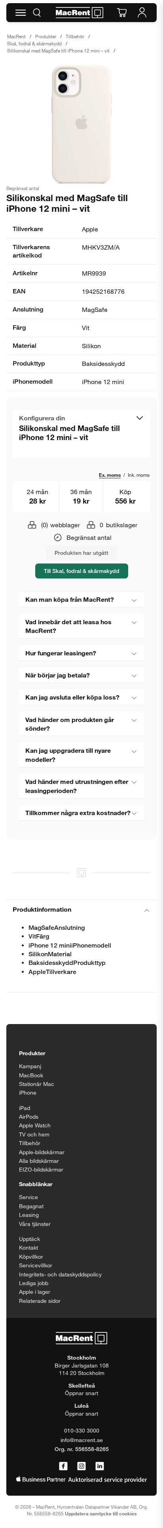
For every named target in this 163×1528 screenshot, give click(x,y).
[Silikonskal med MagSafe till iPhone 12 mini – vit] (81, 124)
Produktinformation (42, 909)
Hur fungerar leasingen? (60, 653)
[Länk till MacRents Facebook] (63, 1466)
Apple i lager (34, 1291)
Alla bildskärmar (39, 1160)
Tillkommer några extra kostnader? (78, 812)
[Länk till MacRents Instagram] (81, 1466)
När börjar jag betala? (57, 675)
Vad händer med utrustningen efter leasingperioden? (76, 786)
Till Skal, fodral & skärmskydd (81, 570)
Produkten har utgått (81, 552)
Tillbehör (75, 36)
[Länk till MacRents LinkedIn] (99, 1466)
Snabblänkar (35, 1184)
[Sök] (36, 12)
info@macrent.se (82, 1440)
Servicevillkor (35, 1265)
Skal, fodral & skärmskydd (34, 43)
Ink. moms (139, 475)
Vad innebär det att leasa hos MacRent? (68, 626)
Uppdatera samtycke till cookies (100, 1513)
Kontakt (28, 1247)
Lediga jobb (33, 1283)
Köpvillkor (31, 1256)
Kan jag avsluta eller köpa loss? (72, 697)
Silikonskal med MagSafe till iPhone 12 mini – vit (58, 50)
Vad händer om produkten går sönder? (69, 724)
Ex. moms (110, 475)
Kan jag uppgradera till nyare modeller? (68, 754)
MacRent (16, 36)
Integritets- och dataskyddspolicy (60, 1274)
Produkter (45, 36)
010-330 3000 (81, 1430)
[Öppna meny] (20, 13)
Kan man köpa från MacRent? (69, 599)
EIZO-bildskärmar (41, 1169)
